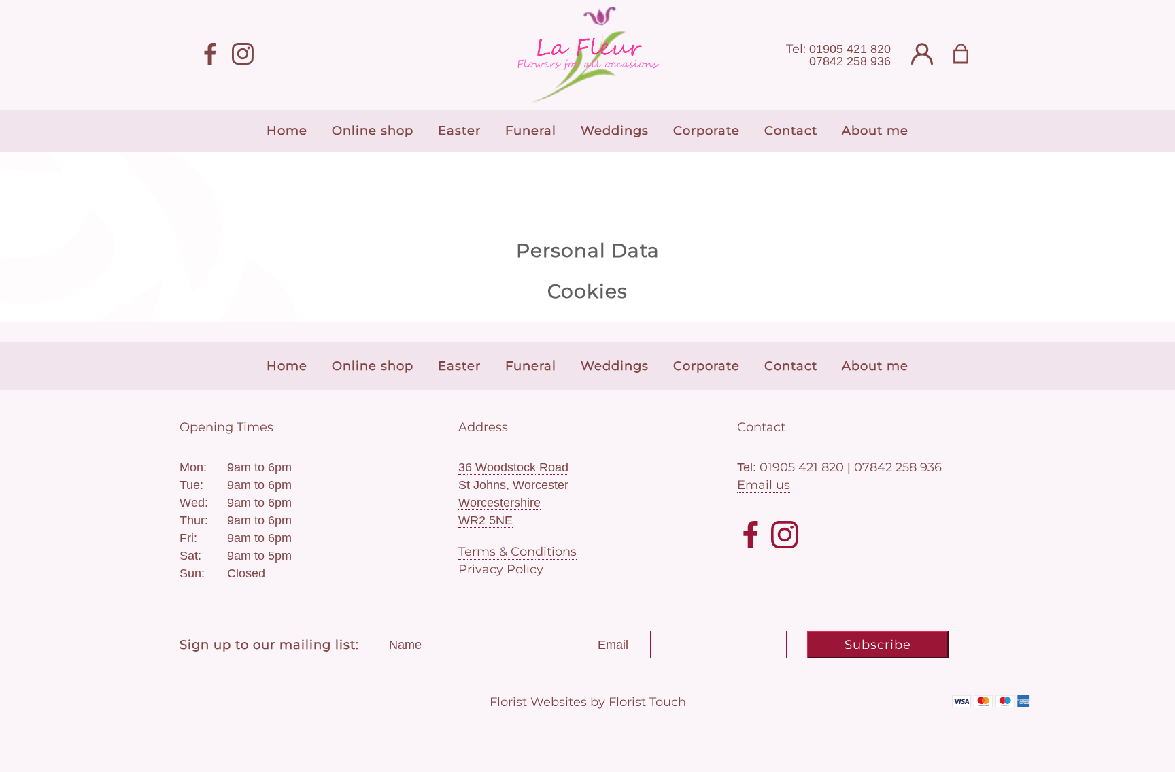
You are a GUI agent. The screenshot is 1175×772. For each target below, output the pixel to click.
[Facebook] (210, 55)
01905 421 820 (850, 49)
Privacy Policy (500, 569)
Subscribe (878, 644)
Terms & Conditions (517, 551)
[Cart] (969, 55)
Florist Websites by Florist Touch (588, 701)
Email (613, 645)
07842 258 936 (850, 61)
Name (405, 645)
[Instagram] (242, 55)
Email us (763, 484)
